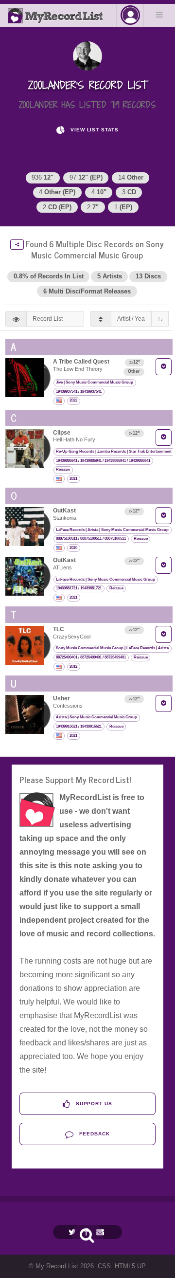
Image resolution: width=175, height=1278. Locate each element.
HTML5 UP (130, 1266)
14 (130, 177)
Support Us (93, 1103)
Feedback (93, 1133)
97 (86, 177)
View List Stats (94, 129)
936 (42, 177)
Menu (159, 14)
